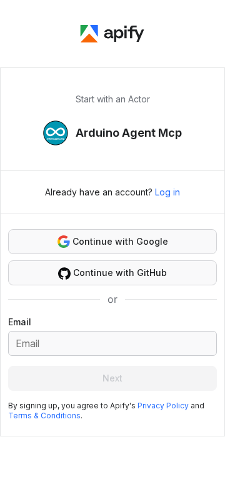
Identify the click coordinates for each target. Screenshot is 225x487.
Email (19, 322)
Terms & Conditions (44, 415)
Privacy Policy (163, 405)
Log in (167, 192)
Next (112, 378)
